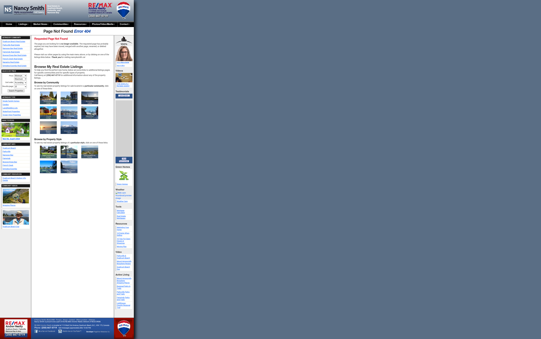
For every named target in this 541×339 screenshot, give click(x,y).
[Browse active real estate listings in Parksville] (69, 98)
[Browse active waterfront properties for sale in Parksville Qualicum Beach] (48, 167)
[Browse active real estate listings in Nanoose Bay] (89, 98)
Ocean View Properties (12, 115)
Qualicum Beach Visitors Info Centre (14, 179)
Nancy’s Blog (121, 65)
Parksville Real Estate (11, 45)
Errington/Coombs (10, 169)
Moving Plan (122, 246)
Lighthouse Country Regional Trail (123, 305)
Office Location (81, 320)
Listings (22, 24)
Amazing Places (9, 205)
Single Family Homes (11, 101)
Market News (40, 24)
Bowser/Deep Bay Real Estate (14, 55)
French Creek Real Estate (13, 59)
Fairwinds (6, 158)
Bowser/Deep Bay (10, 162)
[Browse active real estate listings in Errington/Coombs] (69, 127)
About (123, 62)
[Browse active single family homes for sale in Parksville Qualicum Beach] (48, 152)
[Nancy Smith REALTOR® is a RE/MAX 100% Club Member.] (124, 45)
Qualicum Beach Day (11, 226)
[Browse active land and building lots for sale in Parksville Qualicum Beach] (89, 152)
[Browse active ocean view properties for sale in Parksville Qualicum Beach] (69, 167)
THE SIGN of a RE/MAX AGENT (123, 85)
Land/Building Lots (10, 108)
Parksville (6, 151)
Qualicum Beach (9, 148)
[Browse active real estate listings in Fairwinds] (48, 112)
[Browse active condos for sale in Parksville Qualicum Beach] (69, 152)
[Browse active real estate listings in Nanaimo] (48, 127)
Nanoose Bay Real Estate (13, 48)
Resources (80, 24)
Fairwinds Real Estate (11, 52)
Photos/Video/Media (102, 24)
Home (9, 24)
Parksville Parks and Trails (123, 293)
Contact (124, 24)
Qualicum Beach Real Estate (14, 41)
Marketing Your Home (123, 228)
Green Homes (122, 184)
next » (127, 95)
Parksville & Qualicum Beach (123, 257)
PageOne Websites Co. (102, 332)
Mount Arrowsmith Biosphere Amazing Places (124, 280)
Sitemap (92, 320)
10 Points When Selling (123, 234)
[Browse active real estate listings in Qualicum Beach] (48, 98)
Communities (60, 24)
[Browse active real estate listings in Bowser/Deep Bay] (69, 112)
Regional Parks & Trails (123, 287)
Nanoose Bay (8, 155)
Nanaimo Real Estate (11, 62)
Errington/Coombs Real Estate (14, 66)
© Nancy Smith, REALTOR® (44, 320)
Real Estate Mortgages (121, 217)
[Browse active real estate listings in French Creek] (89, 112)
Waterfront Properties (11, 111)
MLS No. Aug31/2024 (11, 139)
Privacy (59, 320)
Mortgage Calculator (121, 211)
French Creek (8, 165)
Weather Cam (122, 201)
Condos (6, 105)
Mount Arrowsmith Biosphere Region (124, 262)
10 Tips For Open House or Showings (123, 241)
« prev (121, 95)
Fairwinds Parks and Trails (123, 298)
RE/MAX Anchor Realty (43, 325)
